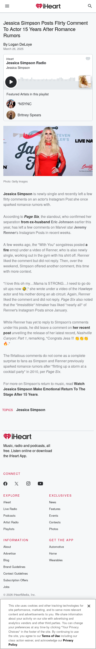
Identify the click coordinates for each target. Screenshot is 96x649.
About (7, 547)
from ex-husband (35, 221)
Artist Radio (11, 522)
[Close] (89, 606)
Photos (53, 529)
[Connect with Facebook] (5, 483)
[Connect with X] (16, 483)
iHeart (7, 502)
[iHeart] (48, 6)
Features (55, 509)
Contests (55, 522)
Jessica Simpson (30, 409)
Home (53, 553)
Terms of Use (51, 636)
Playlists (9, 529)
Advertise (9, 553)
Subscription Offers (15, 580)
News (52, 502)
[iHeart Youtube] (40, 483)
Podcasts (9, 515)
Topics (7, 410)
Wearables (56, 560)
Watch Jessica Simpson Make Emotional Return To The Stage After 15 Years (44, 389)
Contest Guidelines (15, 573)
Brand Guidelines (14, 567)
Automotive (56, 547)
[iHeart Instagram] (28, 483)
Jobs (6, 587)
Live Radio (10, 509)
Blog (6, 560)
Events (53, 515)
